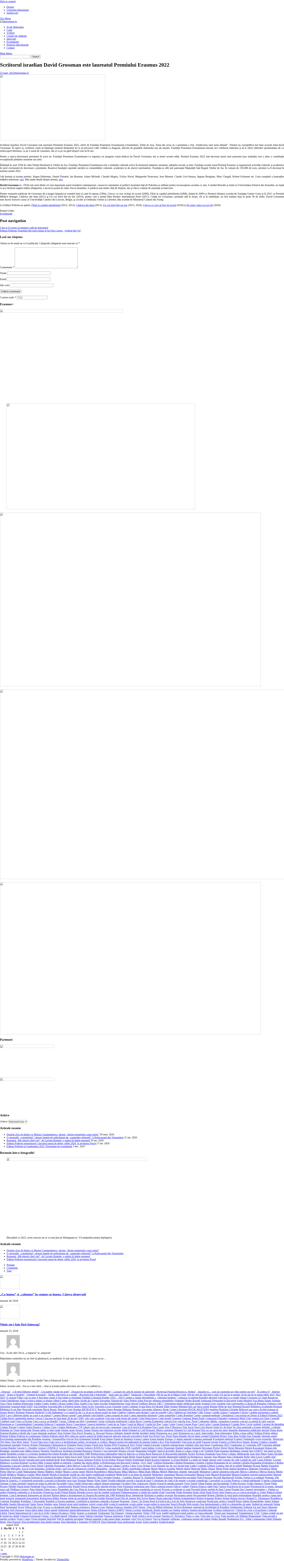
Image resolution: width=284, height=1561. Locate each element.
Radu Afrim (199, 1492)
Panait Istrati (23, 1486)
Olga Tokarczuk (139, 1483)
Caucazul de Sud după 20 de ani (60, 1418)
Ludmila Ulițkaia (206, 1465)
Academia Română (198, 1397)
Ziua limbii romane (50, 1522)
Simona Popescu (114, 1507)
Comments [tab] (12, 1267)
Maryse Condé (15, 1471)
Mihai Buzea (114, 1471)
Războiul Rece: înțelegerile (130, 1495)
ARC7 (160, 1403)
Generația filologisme (18, 10)
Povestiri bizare (199, 1489)
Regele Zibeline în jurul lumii (222, 1495)
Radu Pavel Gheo (215, 1492)
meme (82, 1471)
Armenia (220, 1403)
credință (257, 1424)
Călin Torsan (204, 1412)
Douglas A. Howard (94, 1433)
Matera (41, 1471)
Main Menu (6, 53)
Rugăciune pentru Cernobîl (221, 1501)
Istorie (154, 1456)
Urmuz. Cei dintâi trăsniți (54, 1516)
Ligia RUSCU (88, 1465)
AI (259, 1397)
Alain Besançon (269, 1397)
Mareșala (195, 1468)
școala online (136, 1504)
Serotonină (11, 1507)
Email (3, 279)
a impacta (182, 1397)
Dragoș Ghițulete (114, 1433)
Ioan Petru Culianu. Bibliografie (232, 1453)
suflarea (185, 1510)
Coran (165, 1424)
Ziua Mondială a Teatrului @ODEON (80, 1522)
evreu (258, 1439)
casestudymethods (210, 1415)
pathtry (185, 1486)
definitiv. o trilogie (271, 1427)
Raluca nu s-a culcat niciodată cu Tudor (245, 1492)
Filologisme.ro (58, 1445)
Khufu (128, 1459)
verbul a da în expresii (149, 1516)
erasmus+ (47, 1439)
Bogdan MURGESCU (85, 1409)
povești (157, 1489)
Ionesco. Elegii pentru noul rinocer (46, 1456)
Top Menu (5, 18)
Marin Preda (222, 1468)
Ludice (193, 1465)
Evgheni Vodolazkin (244, 1439)
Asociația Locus (103, 1406)
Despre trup (97, 1430)
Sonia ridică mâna (34, 1510)
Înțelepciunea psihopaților (104, 1453)
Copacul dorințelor (96, 1424)
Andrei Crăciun (57, 1403)
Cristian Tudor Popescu (29, 1427)
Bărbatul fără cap (187, 1406)
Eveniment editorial (223, 1439)
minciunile (193, 1471)
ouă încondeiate (221, 1483)
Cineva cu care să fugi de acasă (159, 205)
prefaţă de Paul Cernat (219, 1489)
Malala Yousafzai (270, 1465)
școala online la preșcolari (156, 1504)
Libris (69, 1465)
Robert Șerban (222, 1498)
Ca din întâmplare (54, 1412)
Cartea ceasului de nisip (116, 1415)
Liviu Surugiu (158, 1465)
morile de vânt (77, 1474)
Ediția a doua (240, 1433)
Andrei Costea (41, 1403)
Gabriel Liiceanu (151, 1445)
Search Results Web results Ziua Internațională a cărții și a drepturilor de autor (211, 1504)
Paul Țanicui (219, 1486)
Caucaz (39, 1418)
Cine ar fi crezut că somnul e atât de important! (24, 227)
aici (22, 179)
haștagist (196, 1448)
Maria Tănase (208, 1468)
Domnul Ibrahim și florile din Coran (18, 1433)
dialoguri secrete (112, 1430)
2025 (2, 1397)
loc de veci (171, 1465)
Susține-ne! (12, 13)
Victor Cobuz (23, 1519)
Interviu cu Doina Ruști (139, 1453)
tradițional (174, 1513)
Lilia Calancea (104, 1465)
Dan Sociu (188, 1427)
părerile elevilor (109, 1486)
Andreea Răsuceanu (22, 1403)
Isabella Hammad (113, 1456)
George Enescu (67, 1448)
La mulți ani (195, 1459)
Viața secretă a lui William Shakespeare (241, 1516)
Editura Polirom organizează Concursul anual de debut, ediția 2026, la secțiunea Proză (51, 1143)
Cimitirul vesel (7, 1421)
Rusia (239, 1501)
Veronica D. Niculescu (173, 1516)
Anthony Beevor (147, 1403)
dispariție (233, 1430)
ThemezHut (63, 1559)
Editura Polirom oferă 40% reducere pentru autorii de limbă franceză (76, 1436)
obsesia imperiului (111, 1483)
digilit (125, 1430)
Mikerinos (173, 1471)
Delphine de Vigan (10, 1430)
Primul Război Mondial (73, 1492)
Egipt (145, 1436)
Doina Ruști (276, 1430)
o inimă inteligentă (250, 1480)
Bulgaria (29, 1412)
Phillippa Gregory (19, 1489)
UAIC (257, 1513)
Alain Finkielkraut (9, 1400)
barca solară (203, 1406)
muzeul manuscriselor (261, 1474)
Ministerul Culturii (209, 1471)
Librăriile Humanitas (54, 1465)
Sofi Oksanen (17, 1510)
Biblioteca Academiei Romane (266, 1406)
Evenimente (13, 41)
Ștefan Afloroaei (99, 1510)
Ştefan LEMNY (116, 1510)
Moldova (11, 1474)
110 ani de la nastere (229, 1394)
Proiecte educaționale (18, 44)
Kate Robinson (68, 1459)
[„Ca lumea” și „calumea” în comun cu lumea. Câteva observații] (10, 1288)
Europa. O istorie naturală (178, 1439)
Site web (4, 285)
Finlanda (71, 1445)
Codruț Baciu (135, 1421)
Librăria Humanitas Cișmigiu (189, 1462)
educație (117, 1436)
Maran (154, 1468)
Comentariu (7, 267)
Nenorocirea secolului (185, 1477)
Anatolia (276, 1400)
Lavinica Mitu (36, 1462)
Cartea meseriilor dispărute (143, 1415)
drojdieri (144, 1433)
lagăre (205, 1459)
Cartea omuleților (167, 1415)
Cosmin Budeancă (220, 1424)
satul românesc (80, 1504)
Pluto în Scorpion (88, 1489)
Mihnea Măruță (159, 1471)
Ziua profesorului (126, 1522)
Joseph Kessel (18, 1459)
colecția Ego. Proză (188, 1421)
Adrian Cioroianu (248, 1397)
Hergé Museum (236, 1448)
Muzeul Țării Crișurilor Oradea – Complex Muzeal (114, 1477)
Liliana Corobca (121, 1465)
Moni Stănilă (42, 1474)
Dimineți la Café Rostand (187, 1430)
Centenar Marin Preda (193, 1418)
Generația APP (253, 1445)
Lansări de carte (248, 1459)
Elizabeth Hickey (218, 1436)
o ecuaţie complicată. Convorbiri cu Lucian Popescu (213, 1480)
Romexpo (190, 1501)
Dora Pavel (77, 1433)
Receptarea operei (183, 1495)
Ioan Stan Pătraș (258, 1453)
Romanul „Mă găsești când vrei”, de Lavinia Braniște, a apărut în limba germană (48, 1140)
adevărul (212, 1397)
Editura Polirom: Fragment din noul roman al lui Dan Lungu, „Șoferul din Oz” (40, 230)
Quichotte (170, 1492)
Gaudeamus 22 (238, 1445)
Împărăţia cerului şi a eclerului (22, 1453)
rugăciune (201, 1501)
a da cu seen (29, 1397)
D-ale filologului (15, 27)
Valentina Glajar (76, 1516)
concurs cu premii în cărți (253, 1421)
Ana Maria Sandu (262, 1400)
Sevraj (21, 1507)
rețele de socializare (78, 1498)
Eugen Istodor (157, 1439)
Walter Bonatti (218, 1519)
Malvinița (5, 1468)
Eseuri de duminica (123, 1439)
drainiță (127, 1433)
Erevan (70, 1439)
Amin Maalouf (244, 1400)
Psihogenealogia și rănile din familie (140, 1492)
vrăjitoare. (175, 1519)
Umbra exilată (268, 1513)
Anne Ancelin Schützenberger (108, 1403)
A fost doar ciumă (45, 1397)
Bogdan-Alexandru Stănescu (147, 1409)
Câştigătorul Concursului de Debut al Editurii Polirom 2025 (251, 1415)
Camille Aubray (220, 1412)
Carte (9, 30)
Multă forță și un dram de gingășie (133, 1474)
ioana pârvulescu (8, 1456)
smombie (4, 1510)
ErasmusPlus (59, 1439)
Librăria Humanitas (164, 1462)
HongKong (56, 1451)
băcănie (159, 1406)
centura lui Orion (261, 1418)
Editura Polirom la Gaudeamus (25, 1436)
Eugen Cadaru (141, 1439)
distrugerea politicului (249, 1430)
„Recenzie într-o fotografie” (92, 1394)
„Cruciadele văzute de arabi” (55, 1391)
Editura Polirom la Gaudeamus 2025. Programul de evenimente (39, 1146)
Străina (176, 1510)
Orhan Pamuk (205, 1483)
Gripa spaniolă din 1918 (117, 1448)
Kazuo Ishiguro (85, 1459)
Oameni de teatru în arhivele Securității (46, 1483)
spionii (54, 1510)
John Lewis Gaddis (260, 1456)
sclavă (92, 1504)
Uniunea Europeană (30, 1516)
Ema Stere (233, 1436)
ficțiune (34, 1445)
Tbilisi (72, 1513)
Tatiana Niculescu (59, 1513)
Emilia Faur (245, 1436)
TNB (153, 1513)
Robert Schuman (205, 1498)
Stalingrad (63, 1510)
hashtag (187, 1448)
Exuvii (34, 1442)
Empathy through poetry (264, 1436)
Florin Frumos (84, 1445)
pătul (210, 1486)
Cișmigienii (91, 1421)
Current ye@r (8, 297)
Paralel (76, 1486)
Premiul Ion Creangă (242, 1489)
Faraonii (206, 1442)
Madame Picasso (251, 1465)
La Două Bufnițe (179, 1459)
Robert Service (238, 1498)
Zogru (139, 1522)
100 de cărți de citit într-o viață (203, 1394)
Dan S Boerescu (173, 1427)
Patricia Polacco (198, 1486)
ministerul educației (229, 1471)
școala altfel (102, 1504)
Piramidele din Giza (68, 1489)
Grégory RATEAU (94, 1448)
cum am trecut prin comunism (105, 1427)
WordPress (27, 1559)
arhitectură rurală (192, 1403)
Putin (162, 1492)
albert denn (74, 1400)
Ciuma (101, 1421)
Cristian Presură (8, 1427)
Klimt (148, 1459)
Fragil (139, 1445)
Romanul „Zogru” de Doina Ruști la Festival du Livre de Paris (152, 1501)
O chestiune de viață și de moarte (169, 1480)
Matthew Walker (53, 1471)
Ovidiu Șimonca (254, 1483)
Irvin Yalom (97, 1456)
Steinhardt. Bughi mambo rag (157, 1510)
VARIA (11, 33)
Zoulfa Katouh (166, 1522)
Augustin (116, 1406)
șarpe (55, 1504)
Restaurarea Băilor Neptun (53, 1498)
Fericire (26, 1445)
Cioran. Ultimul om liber (71, 1421)
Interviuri (11, 38)
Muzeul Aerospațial (186, 1474)
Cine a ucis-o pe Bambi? (45, 1421)
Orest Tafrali (190, 1483)
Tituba (146, 1513)
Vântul (127, 1516)
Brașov (11, 1412)
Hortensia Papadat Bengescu (78, 1451)
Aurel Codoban (130, 1406)
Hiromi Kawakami (254, 1448)
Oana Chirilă (74, 1483)
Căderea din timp (85, 205)
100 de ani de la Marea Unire (171, 1394)
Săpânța (48, 1504)
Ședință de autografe (262, 1504)
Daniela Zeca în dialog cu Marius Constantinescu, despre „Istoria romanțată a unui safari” (53, 1134)
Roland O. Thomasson (258, 1498)
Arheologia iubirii (173, 1403)
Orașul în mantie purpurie (170, 1483)
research (10, 1498)
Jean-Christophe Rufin (238, 1456)
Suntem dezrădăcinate (201, 1510)
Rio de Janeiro (128, 1498)
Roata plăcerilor (164, 1498)
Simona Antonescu (80, 1507)
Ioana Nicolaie (275, 1453)
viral (133, 1519)
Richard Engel (113, 1498)
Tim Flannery (117, 1513)
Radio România (184, 1492)
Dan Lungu (158, 1427)
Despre (10, 7)
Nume (3, 273)
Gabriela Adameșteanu (172, 1445)
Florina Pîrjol (111, 1445)
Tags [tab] (9, 1270)
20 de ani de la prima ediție (255, 1394)
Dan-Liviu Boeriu (203, 1427)
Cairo (170, 1412)
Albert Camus (60, 1400)
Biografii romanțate (32, 1409)
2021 (272, 1394)
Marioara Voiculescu (259, 1468)
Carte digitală (83, 1415)
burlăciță (39, 1412)
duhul (152, 1433)
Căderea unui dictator (138, 1412)
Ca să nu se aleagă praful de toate (99, 1412)
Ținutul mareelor (133, 1513)
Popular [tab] (11, 1265)
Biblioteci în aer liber (11, 1409)
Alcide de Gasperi (89, 1400)
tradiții (165, 1513)
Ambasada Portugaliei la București (218, 1400)
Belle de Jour (225, 1406)
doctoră (265, 1430)
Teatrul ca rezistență (87, 1513)
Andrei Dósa (72, 1403)
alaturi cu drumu (44, 1400)
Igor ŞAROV (256, 1451)
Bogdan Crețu (65, 1409)
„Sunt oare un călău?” (119, 1394)
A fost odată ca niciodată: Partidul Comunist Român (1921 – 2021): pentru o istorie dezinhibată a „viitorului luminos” (116, 1397)
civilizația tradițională (116, 1421)
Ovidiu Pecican (238, 1483)
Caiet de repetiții (157, 1412)
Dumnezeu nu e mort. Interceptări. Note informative (205, 1433)
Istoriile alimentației (168, 1456)
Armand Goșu (208, 1403)
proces (89, 1492)
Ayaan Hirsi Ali (147, 1406)
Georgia (79, 1448)
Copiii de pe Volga (116, 1424)
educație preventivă (132, 1436)
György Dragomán (165, 1448)
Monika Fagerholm (59, 1474)
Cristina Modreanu (67, 1427)
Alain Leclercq (27, 1400)
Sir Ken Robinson (183, 1507)
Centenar (176, 1418)
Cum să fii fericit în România (137, 1427)
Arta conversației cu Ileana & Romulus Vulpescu (251, 1403)
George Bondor (8, 1448)
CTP (79, 1427)
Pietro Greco (50, 1489)
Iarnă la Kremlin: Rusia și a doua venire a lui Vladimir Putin (188, 1451)
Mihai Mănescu (130, 1471)
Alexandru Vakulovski (111, 1400)
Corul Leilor (204, 1424)
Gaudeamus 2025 (220, 1445)
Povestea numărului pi (141, 1489)
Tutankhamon (246, 1513)
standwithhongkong (79, 1510)
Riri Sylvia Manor (146, 1498)
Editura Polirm (262, 1433)
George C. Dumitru (27, 1448)
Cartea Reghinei (184, 1415)
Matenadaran (30, 1471)
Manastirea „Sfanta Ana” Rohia (112, 1468)
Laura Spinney (264, 1459)
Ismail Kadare (143, 1456)
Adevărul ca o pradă (228, 1397)
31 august (11, 1397)
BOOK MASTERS (198, 1409)
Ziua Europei (14, 1522)
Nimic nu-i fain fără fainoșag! (20, 1324)
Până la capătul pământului (45, 205)
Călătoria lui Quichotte (185, 1412)
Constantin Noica (63, 1424)
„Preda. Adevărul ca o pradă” (62, 1394)
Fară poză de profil (191, 1442)
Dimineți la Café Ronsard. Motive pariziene (151, 1430)
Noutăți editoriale (117, 1480)
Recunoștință (200, 1495)
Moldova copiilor (26, 1474)
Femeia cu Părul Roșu (230, 1442)
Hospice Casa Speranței (105, 1451)
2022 (278, 1394)
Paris (119, 1486)
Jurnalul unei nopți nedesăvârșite (43, 1459)
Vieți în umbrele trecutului (70, 1519)
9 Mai (20, 1397)
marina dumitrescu (238, 1468)
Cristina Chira (49, 1427)
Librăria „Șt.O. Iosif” (142, 1462)
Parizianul (128, 1486)
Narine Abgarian (164, 1477)
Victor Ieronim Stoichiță (43, 1519)
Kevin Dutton (109, 1459)
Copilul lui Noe (153, 1424)
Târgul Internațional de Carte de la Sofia (28, 1513)
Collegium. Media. (208, 1421)
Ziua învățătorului (30, 1522)
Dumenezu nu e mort (167, 1433)
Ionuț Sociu (71, 1456)
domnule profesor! (47, 1433)
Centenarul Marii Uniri (239, 1418)
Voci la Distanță (161, 1519)
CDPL (80, 1418)
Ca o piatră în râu (73, 1412)
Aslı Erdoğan (40, 1406)
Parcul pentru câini (90, 1486)
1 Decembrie (148, 1394)
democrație (26, 1430)
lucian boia (183, 1465)
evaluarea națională (202, 1439)
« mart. (3, 1553)
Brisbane (20, 1412)
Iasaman (224, 1451)
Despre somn (68, 1430)
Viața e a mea (193, 1516)
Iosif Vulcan (83, 1456)
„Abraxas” (5, 1391)
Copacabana (79, 1424)
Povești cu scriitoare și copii (176, 1489)
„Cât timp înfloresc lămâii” (25, 1391)
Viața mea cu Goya (210, 1516)
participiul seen (142, 1486)
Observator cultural (91, 1483)
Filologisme (45, 1445)
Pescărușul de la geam (238, 1486)
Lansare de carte (231, 1459)
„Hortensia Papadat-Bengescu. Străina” (175, 1391)
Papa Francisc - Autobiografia (56, 1486)
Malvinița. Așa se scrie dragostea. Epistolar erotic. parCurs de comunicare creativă (53, 1468)
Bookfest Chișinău (228, 1409)
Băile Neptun (171, 1406)
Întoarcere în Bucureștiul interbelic (170, 1453)
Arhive (3, 1121)
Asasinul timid (18, 1406)
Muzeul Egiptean (240, 1474)
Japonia (208, 1456)
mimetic (183, 1471)
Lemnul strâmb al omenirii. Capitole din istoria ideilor (71, 1462)
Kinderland (138, 1459)
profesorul (115, 1492)
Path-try (177, 1486)
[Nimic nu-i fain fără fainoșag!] (10, 1318)
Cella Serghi (164, 1418)
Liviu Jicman (143, 1465)
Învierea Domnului (206, 1453)
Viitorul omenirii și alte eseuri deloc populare (107, 1519)
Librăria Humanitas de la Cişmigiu (223, 1462)
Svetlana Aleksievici (223, 1510)
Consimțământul (23, 1424)
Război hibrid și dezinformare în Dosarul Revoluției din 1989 (83, 1495)
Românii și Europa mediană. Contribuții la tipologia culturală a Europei (82, 1501)
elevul (191, 1436)
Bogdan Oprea (105, 1409)
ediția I (250, 1433)
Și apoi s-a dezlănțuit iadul (56, 1507)
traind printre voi (189, 1513)
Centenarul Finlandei (216, 1418)
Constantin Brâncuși (43, 1424)
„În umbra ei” (263, 1391)
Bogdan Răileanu (123, 1409)
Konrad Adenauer (161, 1459)
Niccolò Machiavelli (223, 1477)
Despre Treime (83, 1430)
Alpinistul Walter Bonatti (187, 1400)
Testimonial (104, 1513)
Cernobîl (274, 1418)
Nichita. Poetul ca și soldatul (249, 1477)
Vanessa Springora (113, 1516)
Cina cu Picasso (24, 1421)
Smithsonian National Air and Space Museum (253, 1507)
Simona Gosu (98, 1507)
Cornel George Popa (186, 1424)
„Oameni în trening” (36, 1394)
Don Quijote (64, 1433)
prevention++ (261, 1489)
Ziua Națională (109, 1522)
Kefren (97, 1459)
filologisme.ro (21, 73)
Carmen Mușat (60, 1415)
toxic (158, 1513)
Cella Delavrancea (148, 1418)
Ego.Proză (154, 1436)
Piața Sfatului (36, 1489)
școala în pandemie (119, 1504)
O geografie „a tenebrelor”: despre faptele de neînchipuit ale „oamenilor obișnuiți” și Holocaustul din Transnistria (65, 1137)
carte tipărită (97, 1415)
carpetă (72, 1415)
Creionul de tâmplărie (273, 1424)
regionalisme (245, 1495)
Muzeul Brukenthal (221, 1474)
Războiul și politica (154, 1495)
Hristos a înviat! (126, 1451)
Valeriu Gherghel (94, 1516)
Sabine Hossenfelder (253, 1501)
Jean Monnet (219, 1456)
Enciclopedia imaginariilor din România (20, 1439)
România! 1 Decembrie (33, 1501)
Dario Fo (218, 1427)
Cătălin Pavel (7, 1418)
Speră (47, 1510)
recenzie (169, 1495)
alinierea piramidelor (163, 1400)
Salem (267, 1501)
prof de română (101, 1492)
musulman (169, 1474)
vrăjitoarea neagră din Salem (196, 1519)
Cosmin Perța (238, 1424)
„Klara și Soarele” (15, 1394)
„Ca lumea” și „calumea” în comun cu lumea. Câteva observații (43, 1294)
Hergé (224, 1448)
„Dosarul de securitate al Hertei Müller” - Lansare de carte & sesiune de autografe (112, 1391)
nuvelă (129, 1480)
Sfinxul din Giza (33, 1507)
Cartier (197, 1415)
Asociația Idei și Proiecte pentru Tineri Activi (71, 1406)
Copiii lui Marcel (135, 1424)
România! (15, 1501)
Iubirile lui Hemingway (191, 1456)
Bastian (214, 1406)
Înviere (191, 1453)
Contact (11, 47)
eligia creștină (202, 1436)
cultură (86, 1427)
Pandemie (35, 1486)
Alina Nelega (130, 1400)
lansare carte (215, 1459)
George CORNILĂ (48, 1448)
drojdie (135, 1433)
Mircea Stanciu (267, 1471)
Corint (172, 1424)
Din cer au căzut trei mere (214, 1430)
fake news (43, 1442)
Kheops (121, 1459)
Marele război (183, 1468)
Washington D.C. (236, 1519)
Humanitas (141, 1451)
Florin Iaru (97, 1445)
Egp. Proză (166, 1436)
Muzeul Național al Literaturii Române (42, 1477)
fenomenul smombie (10, 1445)
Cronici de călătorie (17, 36)
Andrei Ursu (86, 1403)
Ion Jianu (23, 1456)
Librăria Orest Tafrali (32, 1465)
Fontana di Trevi (126, 1445)
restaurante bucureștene (27, 1498)
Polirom (102, 1489)
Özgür (267, 1483)
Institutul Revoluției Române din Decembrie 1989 (64, 1453)
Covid (249, 1424)
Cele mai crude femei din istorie (121, 1418)
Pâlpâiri (12, 1486)
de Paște (228, 1427)
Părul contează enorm (161, 1486)
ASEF (29, 1406)
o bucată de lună (142, 1480)
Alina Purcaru (144, 1400)
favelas (214, 1442)
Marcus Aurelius (166, 1468)
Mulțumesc (158, 1474)
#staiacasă (136, 1394)
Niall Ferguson (204, 1477)
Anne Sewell (131, 1403)
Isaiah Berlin (128, 1456)
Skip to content (8, 1)
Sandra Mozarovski (19, 1504)
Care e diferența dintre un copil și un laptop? (29, 1415)
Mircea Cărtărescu (249, 1471)
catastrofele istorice (24, 1418)
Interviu (122, 1453)
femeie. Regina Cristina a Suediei (260, 1442)
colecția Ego (170, 1421)
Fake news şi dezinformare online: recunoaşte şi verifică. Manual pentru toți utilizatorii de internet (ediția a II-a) (106, 1442)
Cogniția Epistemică (152, 1421)
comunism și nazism (228, 1421)
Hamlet (179, 1448)
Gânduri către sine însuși (197, 1445)
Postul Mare (123, 1489)
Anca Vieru (6, 1403)
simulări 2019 (131, 1507)
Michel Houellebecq (96, 1471)
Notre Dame (100, 1480)
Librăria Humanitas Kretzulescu (257, 1462)
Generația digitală (271, 1445)
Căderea (121, 1412)
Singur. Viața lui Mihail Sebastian (155, 1507)
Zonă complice (150, 1522)
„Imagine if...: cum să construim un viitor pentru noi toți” (226, 1391)
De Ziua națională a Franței (247, 1427)
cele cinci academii (94, 1418)
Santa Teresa (36, 1504)
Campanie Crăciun (238, 1412)
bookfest (214, 1409)
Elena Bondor (180, 1436)
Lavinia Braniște (19, 1462)
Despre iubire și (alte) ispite (46, 1430)
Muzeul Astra (203, 1474)
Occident (126, 1483)
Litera (133, 1465)
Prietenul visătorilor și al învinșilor (25, 1492)
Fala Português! (173, 1442)
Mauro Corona (70, 1471)
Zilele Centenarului (255, 1519)
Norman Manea (85, 1480)
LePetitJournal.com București (115, 1462)
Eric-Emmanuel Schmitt (86, 1439)
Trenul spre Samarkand (226, 1513)
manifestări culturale (139, 1468)
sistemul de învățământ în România (211, 1507)
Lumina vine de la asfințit (229, 1465)
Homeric (45, 1451)
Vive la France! (144, 1519)
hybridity (152, 1451)
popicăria (111, 1489)
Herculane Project (211, 1448)
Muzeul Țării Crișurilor (75, 1477)
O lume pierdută (17, 1483)
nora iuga (72, 1480)
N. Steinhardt (148, 1477)
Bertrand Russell (241, 1406)
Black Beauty (50, 1409)
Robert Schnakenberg (184, 1498)
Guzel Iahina (147, 1448)
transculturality (205, 1513)
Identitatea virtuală (238, 1451)
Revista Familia (97, 1498)
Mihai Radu (144, 1471)
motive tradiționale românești (100, 1474)
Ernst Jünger (106, 1439)
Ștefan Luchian (133, 1510)
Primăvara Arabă (52, 1492)
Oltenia (152, 1483)
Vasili (134, 1516)
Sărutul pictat (65, 1504)
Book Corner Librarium (175, 1409)
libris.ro (77, 1465)
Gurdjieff (135, 1448)
